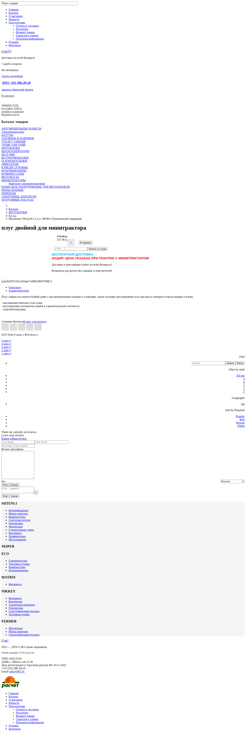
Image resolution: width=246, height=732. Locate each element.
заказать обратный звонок (17, 89)
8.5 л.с (12, 215)
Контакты (15, 45)
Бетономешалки (18, 510)
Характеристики (19, 290)
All (243, 404)
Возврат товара (25, 32)
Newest (240, 422)
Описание (15, 287)
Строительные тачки (21, 529)
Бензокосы (15, 533)
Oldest (241, 425)
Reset (240, 363)
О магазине (16, 16)
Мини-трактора (18, 513)
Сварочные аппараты (22, 604)
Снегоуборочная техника (24, 611)
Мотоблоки (16, 526)
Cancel (14, 485)
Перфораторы (17, 536)
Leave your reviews (35, 321)
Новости (14, 19)
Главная (13, 9)
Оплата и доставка (27, 25)
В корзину (85, 242)
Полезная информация (30, 38)
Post (5, 485)
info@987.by (17, 671)
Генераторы (16, 523)
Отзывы (14, 41)
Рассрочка (22, 29)
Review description (12, 449)
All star (240, 375)
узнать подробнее (12, 76)
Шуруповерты (17, 539)
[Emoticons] (4, 481)
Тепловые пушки (19, 563)
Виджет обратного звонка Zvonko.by (12, 730)
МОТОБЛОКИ (18, 212)
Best (242, 419)
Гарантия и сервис (27, 35)
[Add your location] (3, 481)
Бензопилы (15, 601)
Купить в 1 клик (97, 249)
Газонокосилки (18, 560)
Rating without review (14, 438)
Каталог (14, 12)
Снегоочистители (19, 520)
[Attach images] (2, 481)
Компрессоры (17, 516)
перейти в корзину (12, 111)
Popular (240, 416)
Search (230, 363)
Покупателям (17, 22)
